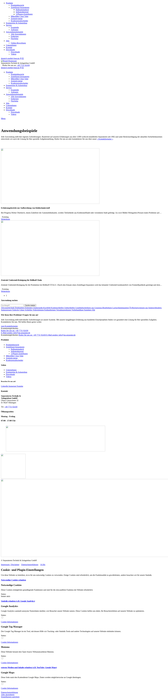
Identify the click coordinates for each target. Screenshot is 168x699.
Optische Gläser (18, 310)
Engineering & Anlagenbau (16, 23)
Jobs (7, 41)
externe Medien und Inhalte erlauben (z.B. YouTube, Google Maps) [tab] (29, 667)
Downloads (10, 50)
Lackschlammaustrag (120, 308)
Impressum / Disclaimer (10, 565)
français (16, 58)
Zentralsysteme (17, 19)
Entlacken (15, 36)
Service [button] (9, 88)
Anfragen (14, 30)
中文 (22, 58)
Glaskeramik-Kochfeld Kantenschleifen (48, 308)
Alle (93, 310)
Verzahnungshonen (64, 310)
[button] (9, 326)
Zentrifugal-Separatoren (20, 7)
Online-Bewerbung (18, 43)
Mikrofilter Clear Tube (19, 16)
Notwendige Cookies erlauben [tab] (13, 580)
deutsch (4, 58)
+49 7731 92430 (23, 65)
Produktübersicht (17, 5)
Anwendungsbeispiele (14, 32)
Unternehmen (11, 45)
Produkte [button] (9, 72)
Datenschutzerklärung (29, 565)
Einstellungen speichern (10, 697)
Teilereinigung (38, 310)
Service (9, 25)
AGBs (42, 565)
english (10, 58)
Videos (13, 54)
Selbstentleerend (22, 12)
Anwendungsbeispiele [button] (14, 94)
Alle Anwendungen (18, 34)
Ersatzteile (15, 27)
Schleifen (29, 310)
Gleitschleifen (69, 308)
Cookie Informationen (9, 622)
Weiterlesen (5, 219)
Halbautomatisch (22, 10)
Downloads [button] (10, 110)
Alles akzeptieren (7, 695)
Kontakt (9, 47)
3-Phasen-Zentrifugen (24, 14)
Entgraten (29, 308)
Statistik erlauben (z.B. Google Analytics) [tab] (18, 601)
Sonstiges (88, 310)
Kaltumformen (50, 310)
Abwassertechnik (8, 308)
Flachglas (14, 39)
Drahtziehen (20, 308)
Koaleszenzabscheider (19, 21)
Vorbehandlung (78, 310)
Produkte (9, 3)
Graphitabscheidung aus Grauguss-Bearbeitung (93, 308)
